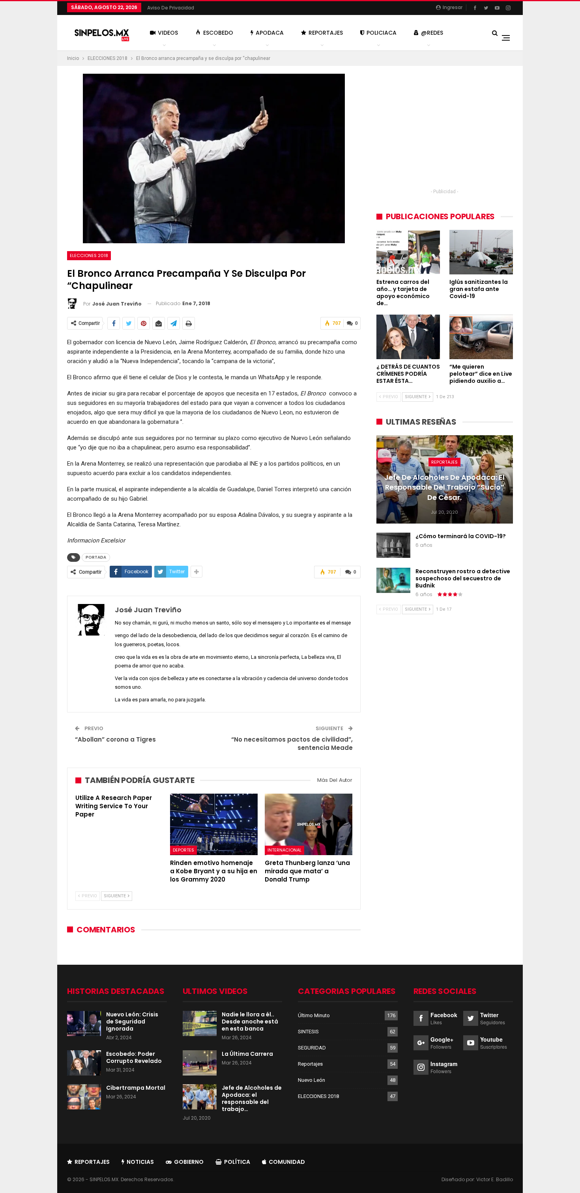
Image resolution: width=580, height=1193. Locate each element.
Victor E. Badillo (494, 1179)
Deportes (183, 850)
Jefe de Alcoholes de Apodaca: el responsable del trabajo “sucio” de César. (444, 487)
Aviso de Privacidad (170, 7)
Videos (168, 33)
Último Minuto (314, 1015)
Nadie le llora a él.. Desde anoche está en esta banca (250, 1021)
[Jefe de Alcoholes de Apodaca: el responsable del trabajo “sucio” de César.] (200, 1096)
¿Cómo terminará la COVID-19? (460, 536)
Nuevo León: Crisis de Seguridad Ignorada (132, 1021)
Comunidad (287, 1162)
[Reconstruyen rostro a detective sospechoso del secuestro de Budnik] (393, 580)
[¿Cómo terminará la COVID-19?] (393, 545)
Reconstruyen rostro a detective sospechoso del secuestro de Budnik (462, 578)
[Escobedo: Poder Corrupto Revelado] (84, 1063)
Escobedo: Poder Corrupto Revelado (134, 1057)
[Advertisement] (444, 129)
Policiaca (382, 33)
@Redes (432, 33)
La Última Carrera (247, 1054)
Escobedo (218, 33)
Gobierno (189, 1162)
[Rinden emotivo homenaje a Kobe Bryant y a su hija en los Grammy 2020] (214, 824)
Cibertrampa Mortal (135, 1088)
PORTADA (96, 557)
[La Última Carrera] (200, 1063)
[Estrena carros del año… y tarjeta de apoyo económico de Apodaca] (408, 252)
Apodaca (270, 33)
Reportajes (326, 33)
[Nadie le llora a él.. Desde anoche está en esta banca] (200, 1023)
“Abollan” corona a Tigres (115, 739)
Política (237, 1162)
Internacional (284, 850)
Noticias (140, 1162)
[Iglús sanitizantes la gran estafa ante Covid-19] (481, 252)
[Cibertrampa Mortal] (84, 1096)
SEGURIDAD (312, 1048)
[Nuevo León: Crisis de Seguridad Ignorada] (84, 1023)
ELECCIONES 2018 (89, 255)
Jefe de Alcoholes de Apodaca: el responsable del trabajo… (252, 1098)
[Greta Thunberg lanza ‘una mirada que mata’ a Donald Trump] (308, 824)
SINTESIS (308, 1032)
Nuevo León (311, 1080)
